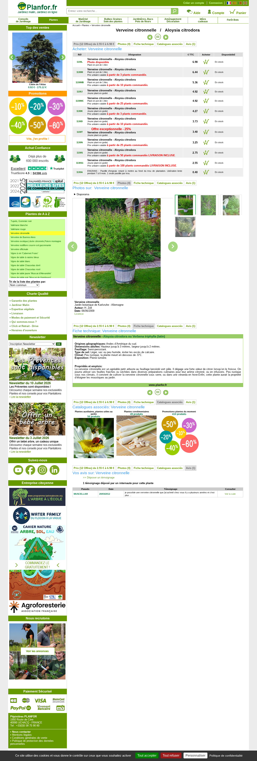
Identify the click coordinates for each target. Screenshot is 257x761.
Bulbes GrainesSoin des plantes (113, 20)
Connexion (215, 2)
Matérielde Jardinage (83, 20)
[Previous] (12, 57)
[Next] (62, 57)
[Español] (234, 3)
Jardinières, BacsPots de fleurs (143, 20)
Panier (241, 13)
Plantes (53, 19)
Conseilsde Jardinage (23, 20)
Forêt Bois (233, 19)
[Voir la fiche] (37, 58)
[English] (244, 3)
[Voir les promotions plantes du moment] (37, 141)
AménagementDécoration (172, 20)
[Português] (239, 3)
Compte (217, 13)
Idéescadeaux (203, 20)
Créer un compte (193, 2)
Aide (196, 13)
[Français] (228, 3)
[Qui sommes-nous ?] (37, 181)
